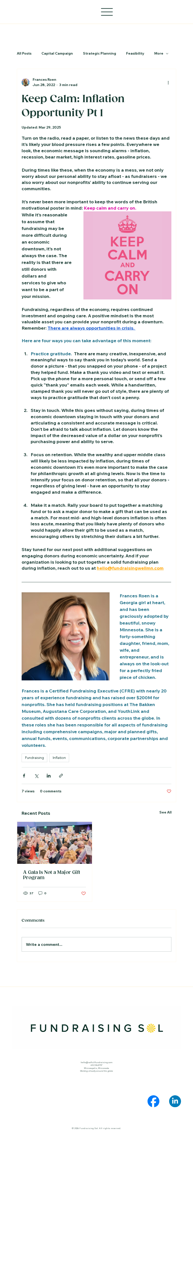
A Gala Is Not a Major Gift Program (51, 875)
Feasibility (135, 53)
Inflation (59, 757)
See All (165, 812)
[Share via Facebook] (24, 775)
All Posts (24, 53)
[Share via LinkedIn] (48, 775)
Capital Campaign (57, 53)
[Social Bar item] (153, 1101)
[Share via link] (61, 775)
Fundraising (34, 757)
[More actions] (168, 82)
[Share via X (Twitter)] (36, 775)
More (158, 53)
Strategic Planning (99, 53)
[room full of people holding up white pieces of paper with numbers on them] (54, 843)
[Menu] (106, 12)
